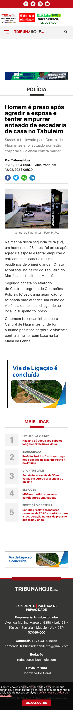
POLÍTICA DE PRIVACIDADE (41, 607)
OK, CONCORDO (36, 702)
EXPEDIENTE (25, 606)
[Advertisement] (36, 54)
